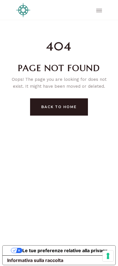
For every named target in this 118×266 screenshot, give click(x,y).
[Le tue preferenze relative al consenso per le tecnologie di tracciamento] (108, 255)
